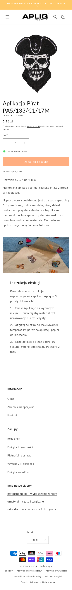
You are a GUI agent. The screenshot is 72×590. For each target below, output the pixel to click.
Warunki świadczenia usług (27, 576)
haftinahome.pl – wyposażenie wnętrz (32, 493)
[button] (7, 17)
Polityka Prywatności (20, 447)
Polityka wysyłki (53, 576)
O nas (11, 398)
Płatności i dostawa (19, 455)
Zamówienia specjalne (20, 407)
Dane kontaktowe (30, 582)
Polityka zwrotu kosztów (29, 570)
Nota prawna (48, 582)
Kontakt (12, 415)
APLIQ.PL (34, 566)
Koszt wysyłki (33, 126)
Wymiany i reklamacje (21, 463)
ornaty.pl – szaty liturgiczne (25, 501)
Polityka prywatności (56, 570)
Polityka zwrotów (18, 472)
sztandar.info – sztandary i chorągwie (31, 509)
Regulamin (13, 438)
